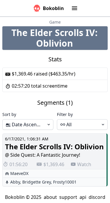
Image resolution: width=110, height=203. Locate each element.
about (50, 197)
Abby (15, 182)
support (68, 197)
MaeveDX (19, 173)
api (82, 197)
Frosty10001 (65, 182)
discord (97, 197)
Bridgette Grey (36, 182)
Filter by (65, 114)
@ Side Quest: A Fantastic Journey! (42, 155)
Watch (84, 164)
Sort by (9, 114)
